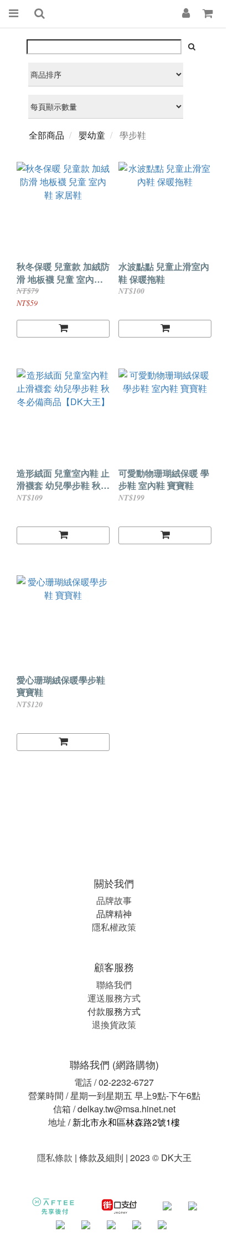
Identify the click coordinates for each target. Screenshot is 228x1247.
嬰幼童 (92, 135)
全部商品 (46, 135)
